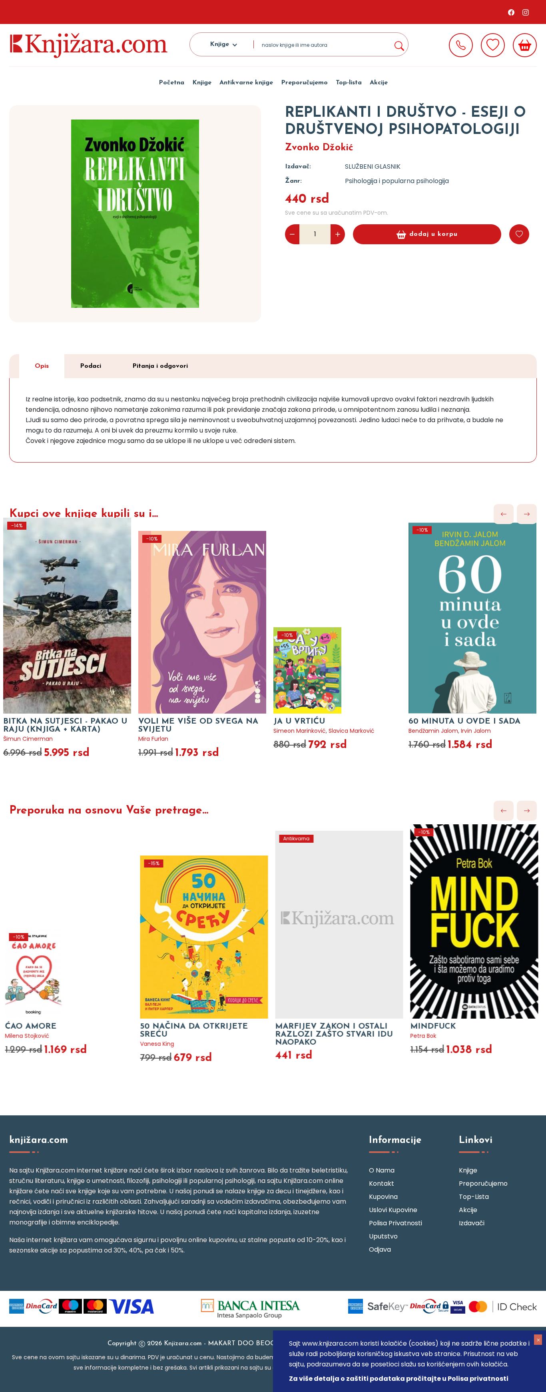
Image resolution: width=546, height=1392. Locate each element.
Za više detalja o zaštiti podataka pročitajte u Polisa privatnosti (398, 1378)
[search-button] (399, 44)
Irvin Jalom (476, 731)
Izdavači (471, 1223)
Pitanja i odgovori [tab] (160, 366)
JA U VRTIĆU (299, 722)
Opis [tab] (42, 366)
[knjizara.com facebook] (511, 12)
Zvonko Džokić (319, 148)
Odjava (380, 1249)
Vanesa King (155, 1044)
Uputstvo (383, 1236)
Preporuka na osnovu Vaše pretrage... (108, 810)
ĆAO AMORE (29, 1027)
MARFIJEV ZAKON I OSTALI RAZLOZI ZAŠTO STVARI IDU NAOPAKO (332, 1035)
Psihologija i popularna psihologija (397, 180)
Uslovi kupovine (393, 1210)
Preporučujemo (304, 83)
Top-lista (349, 83)
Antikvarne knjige (246, 83)
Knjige (201, 83)
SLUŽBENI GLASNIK (373, 166)
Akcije (379, 83)
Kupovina (383, 1196)
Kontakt (381, 1183)
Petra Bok (421, 1036)
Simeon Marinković (299, 731)
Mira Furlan (153, 739)
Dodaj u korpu (433, 234)
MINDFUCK (431, 1027)
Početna (171, 83)
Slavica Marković (352, 731)
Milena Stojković (25, 1036)
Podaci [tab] (90, 366)
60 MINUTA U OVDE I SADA (464, 722)
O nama (382, 1170)
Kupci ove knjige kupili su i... (83, 514)
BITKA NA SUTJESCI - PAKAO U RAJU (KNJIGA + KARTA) (65, 726)
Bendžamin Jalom (433, 731)
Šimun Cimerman (28, 739)
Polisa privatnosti (395, 1223)
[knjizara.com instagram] (525, 12)
